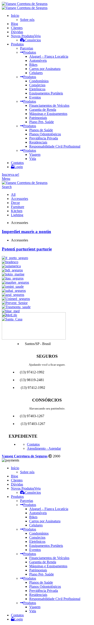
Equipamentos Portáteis (46, 93)
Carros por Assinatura (44, 69)
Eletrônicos (37, 89)
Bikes (33, 65)
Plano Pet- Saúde (41, 122)
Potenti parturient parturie (27, 249)
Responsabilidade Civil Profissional (54, 146)
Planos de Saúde (41, 130)
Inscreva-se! (10, 174)
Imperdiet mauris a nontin (26, 231)
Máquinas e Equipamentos (48, 114)
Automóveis (38, 60)
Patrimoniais (38, 118)
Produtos (29, 52)
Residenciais (38, 142)
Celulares (36, 73)
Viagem (34, 154)
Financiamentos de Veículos (49, 105)
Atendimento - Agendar (44, 448)
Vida (32, 159)
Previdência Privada (43, 138)
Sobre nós (27, 20)
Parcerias (26, 48)
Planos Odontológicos (45, 134)
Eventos (35, 97)
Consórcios (33, 40)
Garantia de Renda (42, 110)
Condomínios (39, 81)
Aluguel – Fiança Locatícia (48, 56)
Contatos (33, 444)
